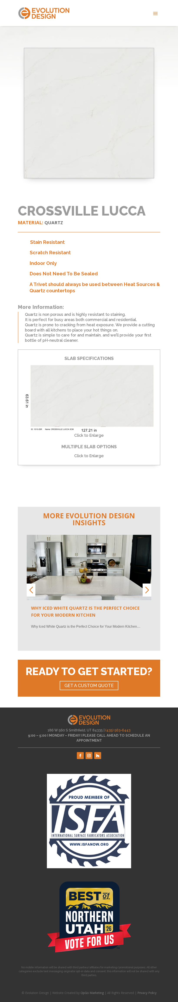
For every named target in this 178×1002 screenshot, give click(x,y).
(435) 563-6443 (117, 730)
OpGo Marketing (92, 993)
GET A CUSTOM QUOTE (89, 685)
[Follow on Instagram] (89, 755)
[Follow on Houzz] (97, 755)
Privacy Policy (147, 993)
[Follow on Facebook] (80, 755)
